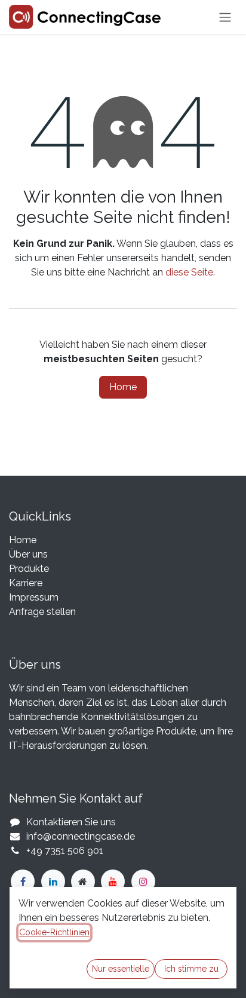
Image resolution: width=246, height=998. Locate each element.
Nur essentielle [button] (120, 968)
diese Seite (189, 272)
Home (123, 387)
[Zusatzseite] (83, 881)
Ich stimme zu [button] (191, 968)
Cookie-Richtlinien (54, 932)
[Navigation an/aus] (225, 17)
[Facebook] (23, 881)
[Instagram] (143, 881)
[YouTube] (113, 881)
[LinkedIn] (53, 881)
